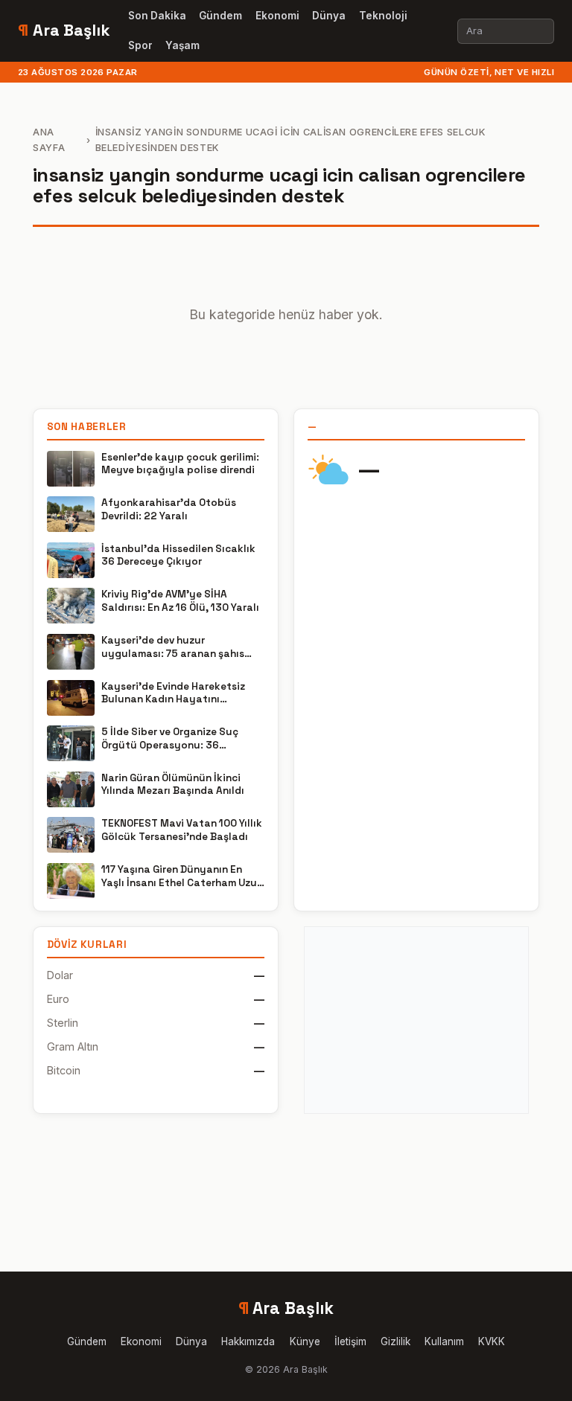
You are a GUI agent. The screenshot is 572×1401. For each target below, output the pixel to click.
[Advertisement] (416, 1020)
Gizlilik (395, 1341)
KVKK (491, 1341)
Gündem (220, 16)
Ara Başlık (64, 30)
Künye (305, 1341)
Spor (140, 45)
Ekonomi (277, 16)
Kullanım (444, 1341)
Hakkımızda (248, 1341)
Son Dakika (157, 16)
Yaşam (182, 45)
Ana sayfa (49, 139)
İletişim (350, 1341)
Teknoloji (383, 16)
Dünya (329, 16)
